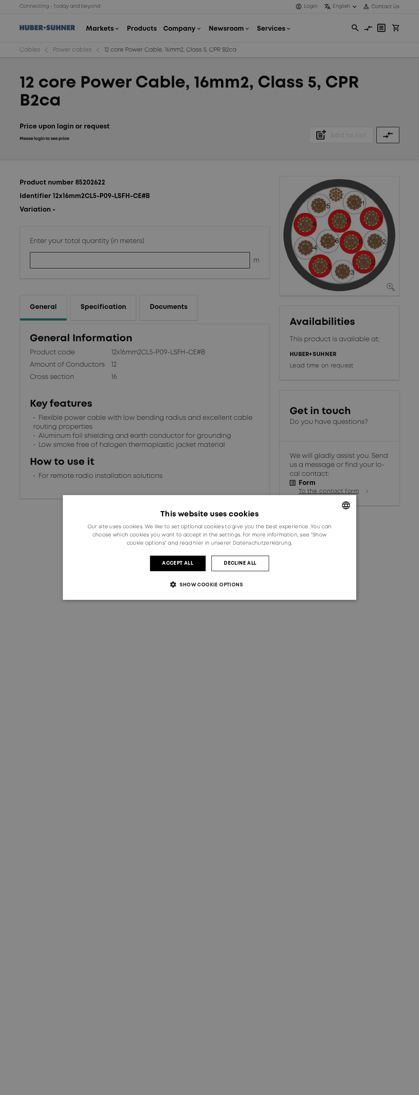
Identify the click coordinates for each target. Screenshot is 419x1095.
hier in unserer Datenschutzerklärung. (242, 543)
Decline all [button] (240, 563)
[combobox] (346, 505)
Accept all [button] (177, 563)
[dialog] (209, 547)
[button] (209, 584)
